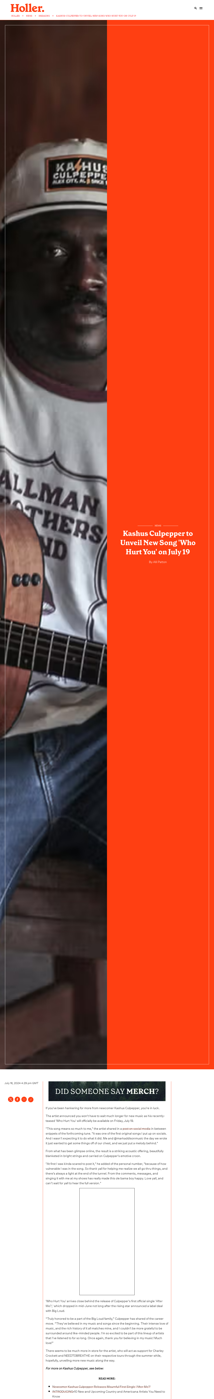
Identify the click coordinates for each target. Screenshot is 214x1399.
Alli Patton (159, 561)
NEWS (29, 16)
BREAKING (44, 16)
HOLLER (15, 16)
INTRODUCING (62, 1391)
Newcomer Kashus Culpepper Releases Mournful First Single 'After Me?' (101, 1386)
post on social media (136, 1128)
